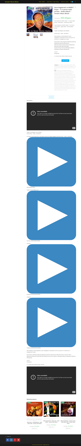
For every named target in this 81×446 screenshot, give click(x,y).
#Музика (62, 49)
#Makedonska (57, 43)
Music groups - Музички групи (64, 67)
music (67, 78)
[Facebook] (7, 440)
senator (58, 80)
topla (68, 81)
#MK (60, 46)
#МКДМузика (56, 74)
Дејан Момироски (65, 84)
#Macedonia (56, 46)
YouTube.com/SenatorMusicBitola (33, 240)
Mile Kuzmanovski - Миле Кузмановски (50, 418)
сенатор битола (69, 88)
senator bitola (62, 80)
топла (66, 89)
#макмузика (70, 73)
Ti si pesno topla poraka (62, 81)
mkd (56, 78)
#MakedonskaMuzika (71, 41)
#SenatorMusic (57, 41)
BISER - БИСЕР (72, 65)
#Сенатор (64, 47)
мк (74, 85)
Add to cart (65, 60)
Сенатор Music (63, 88)
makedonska (73, 77)
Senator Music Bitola (11, 2)
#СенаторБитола (63, 74)
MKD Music (60, 78)
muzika (69, 78)
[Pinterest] (14, 440)
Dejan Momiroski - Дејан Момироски (61, 66)
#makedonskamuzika (67, 70)
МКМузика (68, 87)
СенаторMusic (59, 89)
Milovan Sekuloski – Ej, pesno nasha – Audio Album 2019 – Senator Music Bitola (68, 422)
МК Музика (56, 87)
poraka (55, 80)
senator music (68, 80)
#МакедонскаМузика (70, 47)
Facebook (28, 243)
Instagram (29, 297)
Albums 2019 (63, 418)
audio (55, 76)
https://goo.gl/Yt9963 (31, 187)
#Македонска (57, 49)
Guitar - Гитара (35, 419)
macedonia (59, 77)
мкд (59, 87)
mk (54, 78)
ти (64, 89)
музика (71, 87)
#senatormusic (57, 73)
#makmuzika (56, 71)
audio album (59, 76)
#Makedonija (72, 44)
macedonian (63, 77)
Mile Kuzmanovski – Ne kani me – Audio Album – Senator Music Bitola (51, 421)
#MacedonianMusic (58, 44)
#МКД (67, 46)
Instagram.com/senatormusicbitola (34, 347)
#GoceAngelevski (64, 41)
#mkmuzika (66, 71)
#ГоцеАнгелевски (57, 47)
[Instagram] (11, 440)
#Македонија (66, 49)
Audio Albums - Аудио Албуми (64, 65)
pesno (72, 78)
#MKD (63, 46)
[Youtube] (18, 440)
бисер (60, 83)
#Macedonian (66, 43)
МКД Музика (63, 87)
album (74, 74)
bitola (62, 76)
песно (74, 87)
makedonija (68, 77)
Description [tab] (51, 97)
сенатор (58, 88)
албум (70, 81)
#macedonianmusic (59, 70)
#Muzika (61, 43)
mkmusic (63, 78)
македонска (56, 85)
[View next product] (75, 7)
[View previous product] (73, 7)
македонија (71, 84)
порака (55, 88)
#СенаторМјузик (69, 74)
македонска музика (62, 85)
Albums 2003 (29, 418)
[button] (51, 8)
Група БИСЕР (59, 84)
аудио (73, 81)
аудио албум (56, 83)
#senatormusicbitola (63, 73)
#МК (65, 46)
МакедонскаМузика (70, 85)
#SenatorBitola (71, 71)
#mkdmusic (61, 71)
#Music (67, 44)
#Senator (64, 44)
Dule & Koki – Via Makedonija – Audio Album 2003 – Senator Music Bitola (34, 423)
